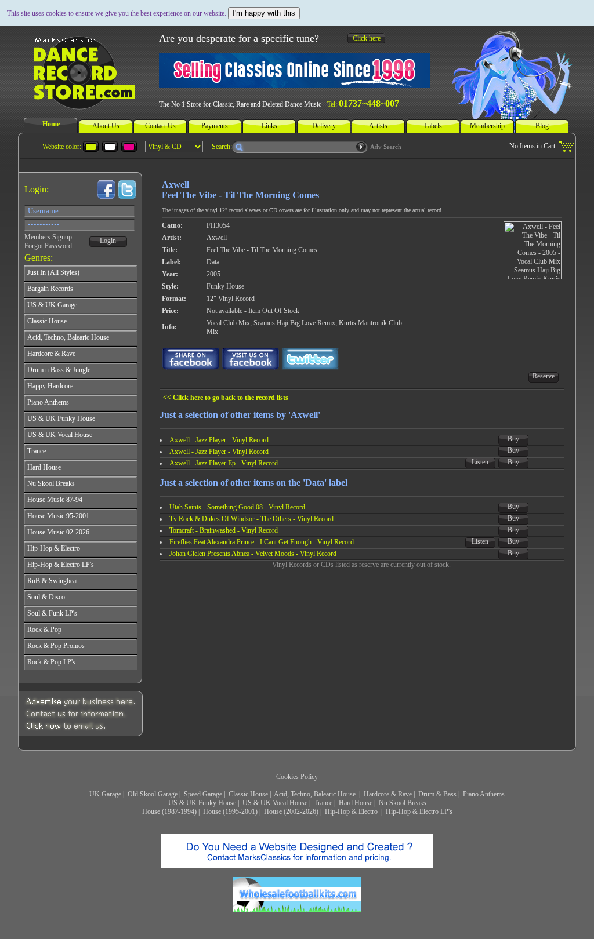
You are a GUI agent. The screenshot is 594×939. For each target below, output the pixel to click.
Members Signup (48, 237)
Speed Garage (203, 794)
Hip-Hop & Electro (352, 811)
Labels (433, 126)
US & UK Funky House (202, 803)
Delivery (324, 126)
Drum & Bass (437, 794)
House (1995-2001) (230, 811)
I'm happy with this (264, 13)
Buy (513, 439)
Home (51, 124)
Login (108, 240)
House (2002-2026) (291, 811)
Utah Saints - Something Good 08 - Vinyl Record (237, 507)
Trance (323, 803)
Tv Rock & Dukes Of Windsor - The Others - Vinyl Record (251, 519)
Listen (480, 462)
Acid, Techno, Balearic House (315, 794)
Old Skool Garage (153, 794)
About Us (105, 126)
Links (269, 126)
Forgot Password (48, 246)
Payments (214, 126)
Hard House (355, 803)
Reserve (544, 376)
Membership (487, 126)
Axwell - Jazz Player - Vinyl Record (219, 440)
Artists (378, 126)
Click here (367, 38)
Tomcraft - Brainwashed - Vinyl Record (223, 530)
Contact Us (160, 126)
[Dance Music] (83, 105)
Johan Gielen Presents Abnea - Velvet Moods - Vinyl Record (252, 553)
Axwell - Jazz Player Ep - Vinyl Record (223, 463)
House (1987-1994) (169, 811)
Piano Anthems (484, 794)
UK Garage (105, 794)
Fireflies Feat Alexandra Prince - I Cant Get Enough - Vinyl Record (261, 542)
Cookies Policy (297, 777)
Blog (542, 126)
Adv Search (385, 146)
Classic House (248, 794)
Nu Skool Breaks (402, 803)
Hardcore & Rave (388, 794)
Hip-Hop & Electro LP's (419, 811)
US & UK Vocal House (274, 803)
